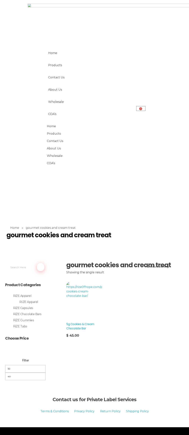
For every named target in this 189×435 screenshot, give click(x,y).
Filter (25, 360)
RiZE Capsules (23, 308)
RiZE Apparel (22, 296)
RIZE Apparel (28, 302)
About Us (55, 89)
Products (55, 65)
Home (52, 53)
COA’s (52, 114)
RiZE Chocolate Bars (27, 314)
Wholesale (56, 102)
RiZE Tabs (20, 326)
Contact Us (56, 77)
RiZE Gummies (23, 320)
